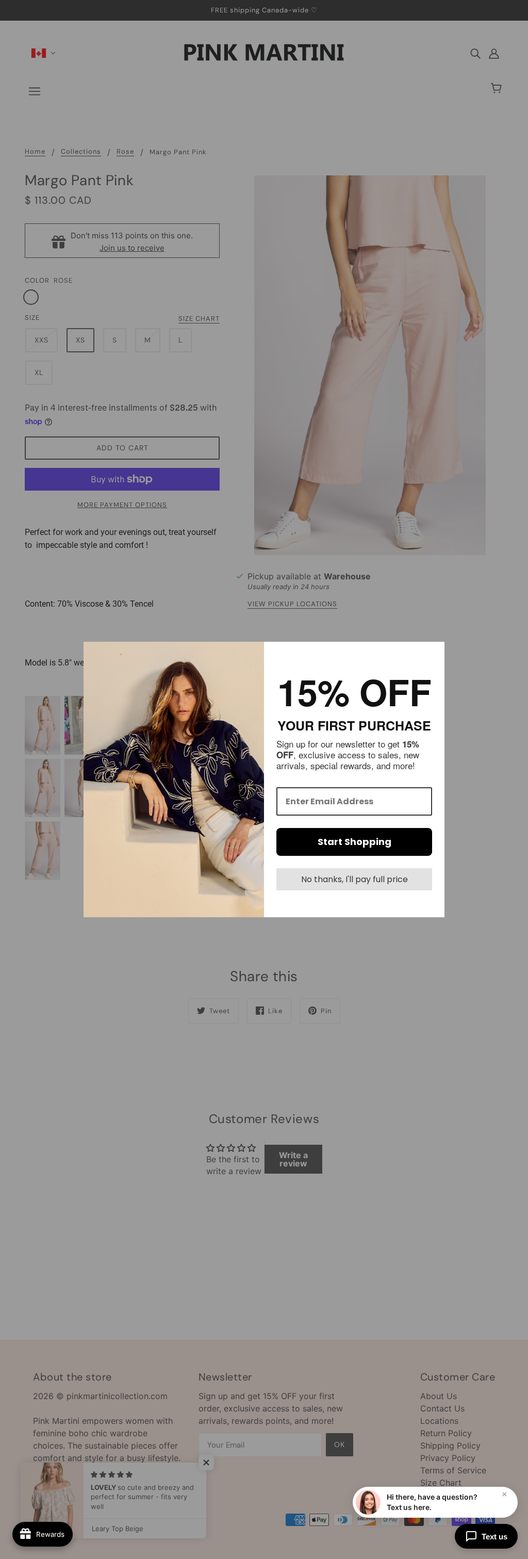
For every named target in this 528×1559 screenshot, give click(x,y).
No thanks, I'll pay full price (354, 879)
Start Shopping (354, 841)
